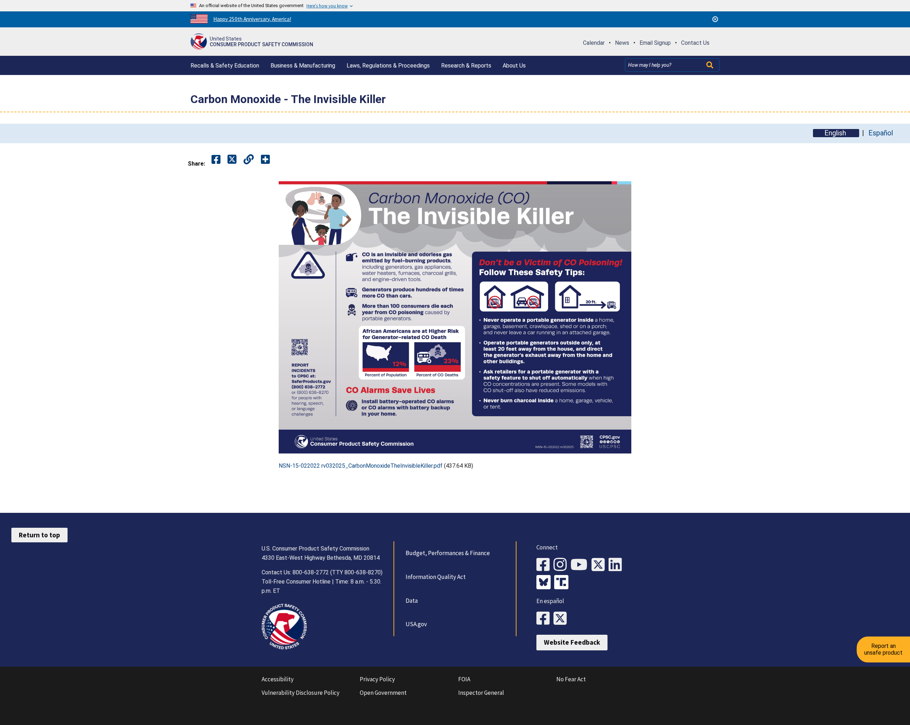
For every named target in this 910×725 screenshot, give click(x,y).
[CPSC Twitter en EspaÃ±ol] (562, 618)
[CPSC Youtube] (581, 565)
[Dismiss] (715, 19)
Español (880, 133)
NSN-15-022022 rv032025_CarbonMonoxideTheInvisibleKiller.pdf (361, 465)
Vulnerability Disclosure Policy (300, 693)
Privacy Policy (377, 679)
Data (412, 601)
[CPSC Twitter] (600, 565)
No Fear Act (571, 679)
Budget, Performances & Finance (448, 553)
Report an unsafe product (883, 649)
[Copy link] (265, 160)
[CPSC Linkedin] (617, 565)
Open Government (383, 693)
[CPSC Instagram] (562, 565)
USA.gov (416, 624)
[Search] (710, 65)
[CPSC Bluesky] (545, 582)
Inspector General (481, 693)
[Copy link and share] (249, 160)
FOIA (464, 679)
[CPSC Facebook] (544, 565)
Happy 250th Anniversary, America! (252, 19)
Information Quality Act (436, 577)
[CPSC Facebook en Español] (544, 618)
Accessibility (278, 679)
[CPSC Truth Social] (563, 582)
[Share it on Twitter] (232, 160)
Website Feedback (572, 642)
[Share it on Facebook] (216, 160)
